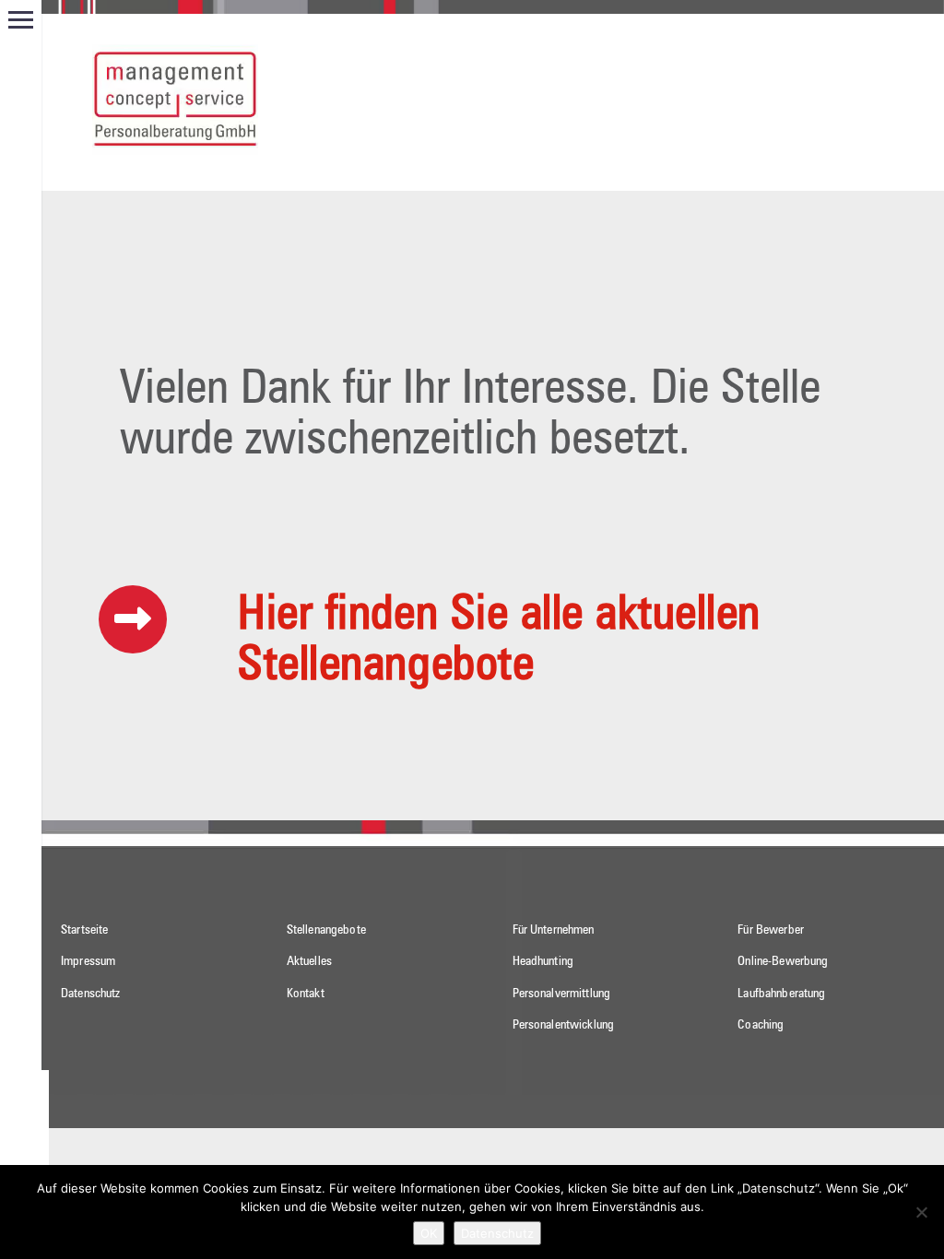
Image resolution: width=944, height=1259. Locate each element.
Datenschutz (91, 993)
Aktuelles (309, 961)
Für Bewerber (771, 930)
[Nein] (921, 1212)
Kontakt (305, 993)
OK (428, 1233)
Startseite (84, 930)
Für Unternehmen (554, 930)
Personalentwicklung (564, 1024)
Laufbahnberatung (781, 993)
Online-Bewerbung (783, 961)
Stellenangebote (326, 930)
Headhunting (543, 961)
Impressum (88, 961)
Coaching (761, 1024)
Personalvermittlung (562, 993)
